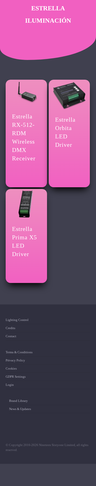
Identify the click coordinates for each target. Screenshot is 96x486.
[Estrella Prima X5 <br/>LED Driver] (26, 204)
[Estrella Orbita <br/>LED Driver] (69, 95)
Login (10, 385)
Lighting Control (17, 321)
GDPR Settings (16, 376)
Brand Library (18, 402)
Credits (10, 328)
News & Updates (20, 409)
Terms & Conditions (19, 353)
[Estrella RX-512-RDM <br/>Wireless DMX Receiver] (26, 93)
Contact (11, 336)
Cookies (11, 368)
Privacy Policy (15, 360)
